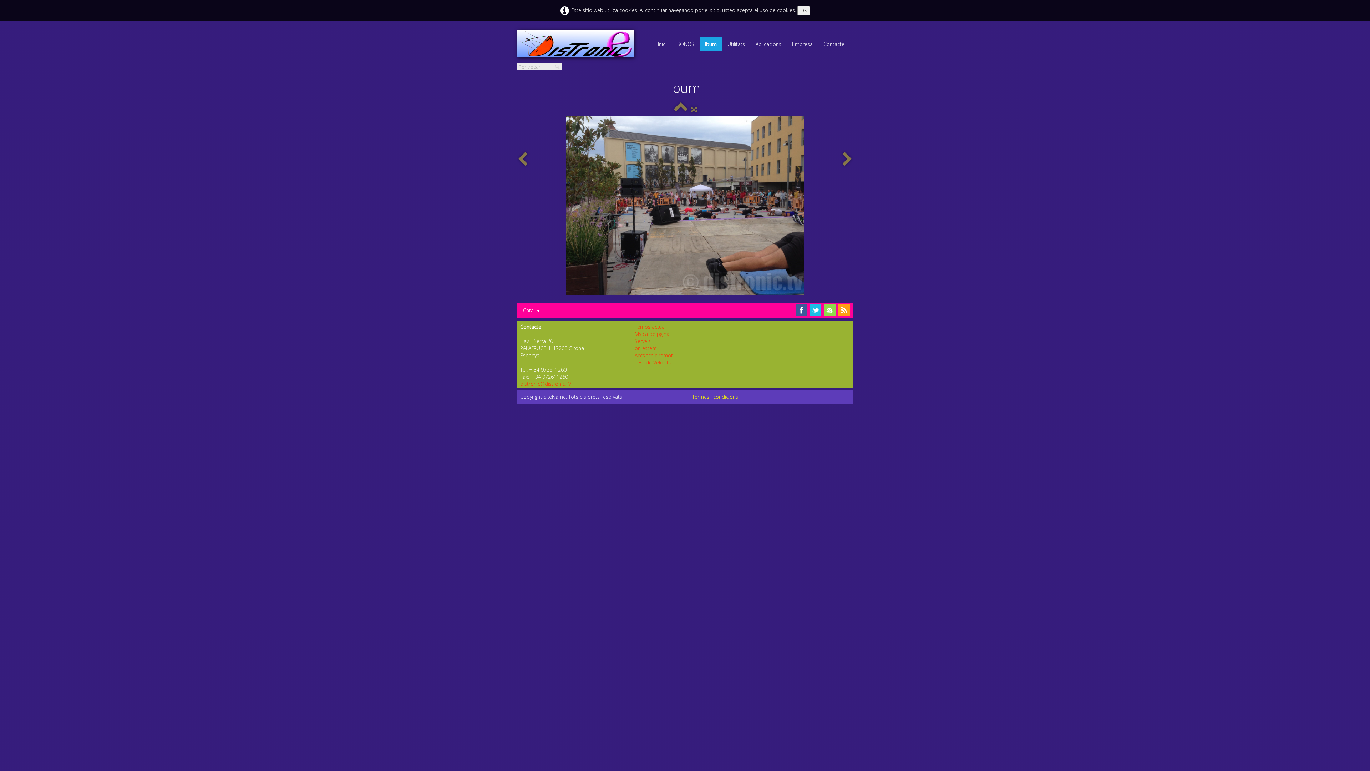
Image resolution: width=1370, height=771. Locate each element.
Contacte (833, 44)
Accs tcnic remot (654, 355)
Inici (662, 44)
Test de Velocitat (654, 362)
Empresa (802, 44)
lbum (711, 44)
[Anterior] (522, 159)
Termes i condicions (715, 396)
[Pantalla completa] (694, 109)
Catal (532, 310)
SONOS (685, 44)
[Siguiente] (847, 159)
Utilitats (736, 44)
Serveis (643, 341)
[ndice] (680, 109)
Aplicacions (768, 44)
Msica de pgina (652, 334)
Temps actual (650, 326)
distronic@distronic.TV (545, 384)
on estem (646, 348)
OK (803, 10)
